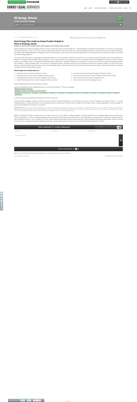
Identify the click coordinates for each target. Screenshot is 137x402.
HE (113, 126)
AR (95, 126)
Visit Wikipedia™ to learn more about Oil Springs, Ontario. (62, 110)
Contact (126, 8)
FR (109, 126)
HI (115, 126)
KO (98, 128)
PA (100, 128)
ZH (115, 128)
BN (97, 126)
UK (109, 128)
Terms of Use (120, 156)
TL (107, 128)
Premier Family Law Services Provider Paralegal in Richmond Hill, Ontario (94, 75)
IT (95, 128)
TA (105, 128)
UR (111, 128)
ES (106, 126)
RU (103, 128)
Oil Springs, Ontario (29, 24)
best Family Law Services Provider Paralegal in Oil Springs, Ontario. (94, 101)
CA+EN (101, 126)
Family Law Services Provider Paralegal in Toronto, (32, 73)
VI (113, 128)
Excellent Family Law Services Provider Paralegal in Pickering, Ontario (37, 80)
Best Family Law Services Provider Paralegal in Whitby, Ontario (35, 75)
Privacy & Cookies (110, 156)
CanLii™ (56, 98)
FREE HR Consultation (16, 2)
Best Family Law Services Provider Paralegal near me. (88, 78)
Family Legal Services (101, 8)
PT (102, 128)
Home (85, 8)
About (90, 8)
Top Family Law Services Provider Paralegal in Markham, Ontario (92, 73)
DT (104, 126)
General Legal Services (115, 8)
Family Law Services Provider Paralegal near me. (87, 80)
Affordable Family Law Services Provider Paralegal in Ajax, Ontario (36, 78)
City (22, 24)
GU (111, 126)
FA (107, 126)
